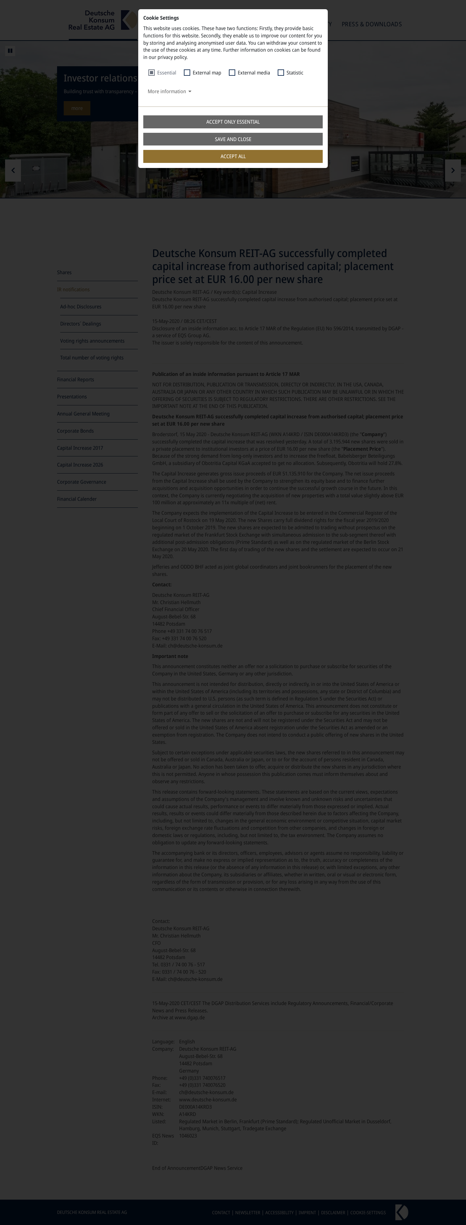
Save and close (233, 139)
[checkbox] (162, 72)
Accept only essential (233, 121)
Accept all (233, 156)
